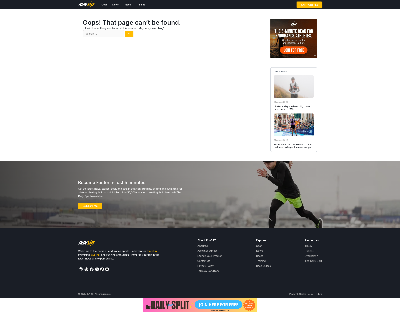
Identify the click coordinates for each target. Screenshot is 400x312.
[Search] (129, 34)
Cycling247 (311, 255)
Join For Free (90, 205)
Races (127, 4)
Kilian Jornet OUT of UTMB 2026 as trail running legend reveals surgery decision (293, 147)
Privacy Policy (205, 265)
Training (140, 4)
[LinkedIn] (80, 269)
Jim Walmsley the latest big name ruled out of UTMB (292, 107)
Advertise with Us (207, 250)
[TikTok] (102, 269)
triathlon (152, 251)
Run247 (309, 250)
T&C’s (319, 294)
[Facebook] (92, 269)
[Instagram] (86, 269)
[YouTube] (107, 269)
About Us (202, 245)
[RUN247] (86, 4)
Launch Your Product (209, 255)
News (115, 4)
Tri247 (308, 245)
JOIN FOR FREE (309, 4)
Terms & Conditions (208, 270)
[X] (97, 269)
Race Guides (263, 265)
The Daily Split (313, 260)
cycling (95, 254)
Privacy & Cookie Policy (301, 294)
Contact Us (203, 260)
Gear (104, 4)
